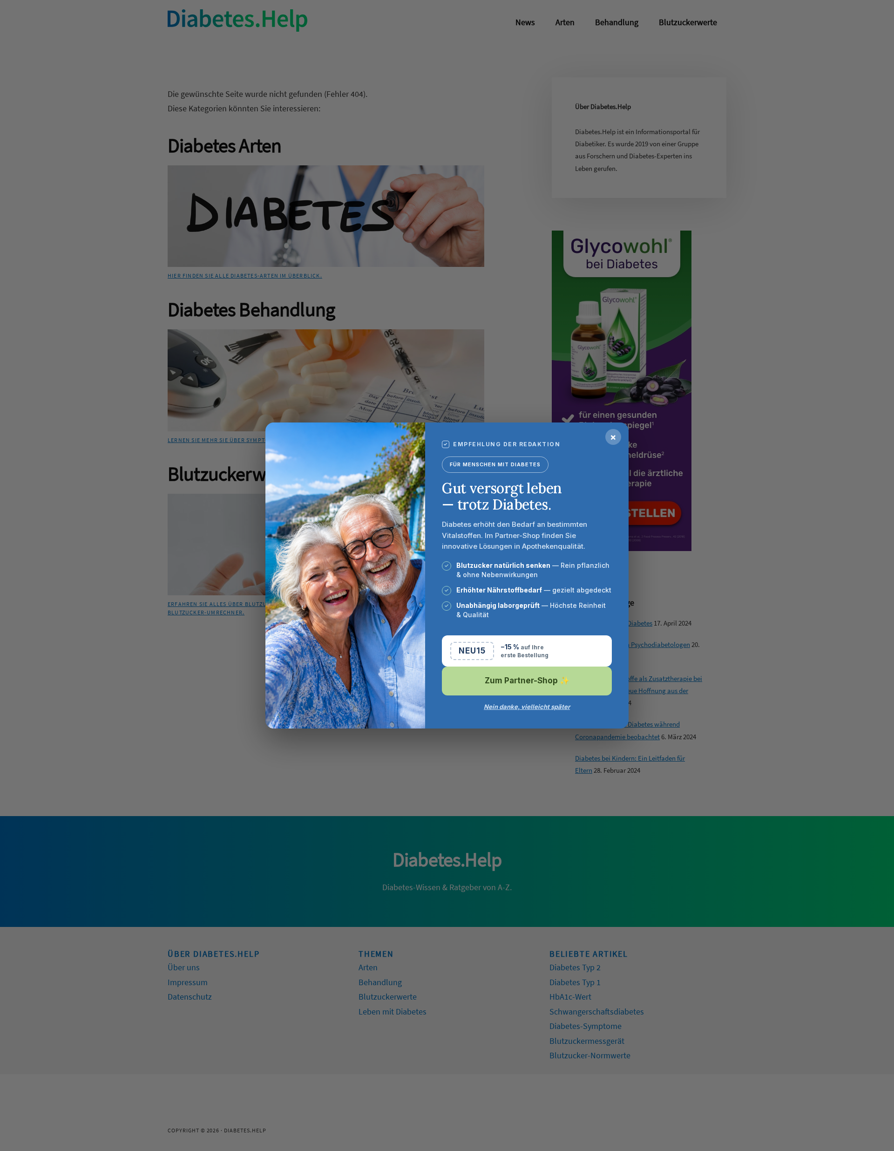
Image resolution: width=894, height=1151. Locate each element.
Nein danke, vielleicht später (527, 706)
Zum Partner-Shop (527, 680)
